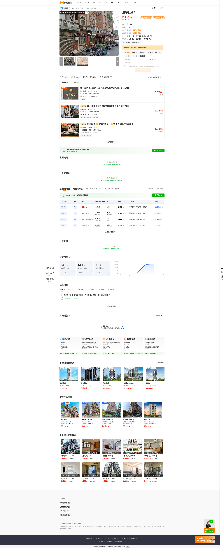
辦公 (112, 2)
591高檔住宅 (133, 538)
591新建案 (98, 538)
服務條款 (135, 66)
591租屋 (123, 538)
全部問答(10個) (111, 306)
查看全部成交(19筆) (111, 232)
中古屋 (87, 2)
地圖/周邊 (159, 315)
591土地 (106, 538)
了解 (87, 12)
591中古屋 (115, 538)
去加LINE (160, 150)
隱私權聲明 (140, 66)
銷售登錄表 (156, 188)
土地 (100, 2)
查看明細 (158, 207)
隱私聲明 (122, 546)
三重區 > (88, 8)
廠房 (119, 2)
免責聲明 (102, 541)
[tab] (65, 82)
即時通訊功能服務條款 (149, 66)
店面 (106, 2)
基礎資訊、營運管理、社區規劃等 (139, 39)
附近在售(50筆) (111, 142)
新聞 (134, 2)
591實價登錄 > (76, 8)
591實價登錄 (88, 538)
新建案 (79, 2)
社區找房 (127, 2)
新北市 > (83, 8)
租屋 (93, 2)
